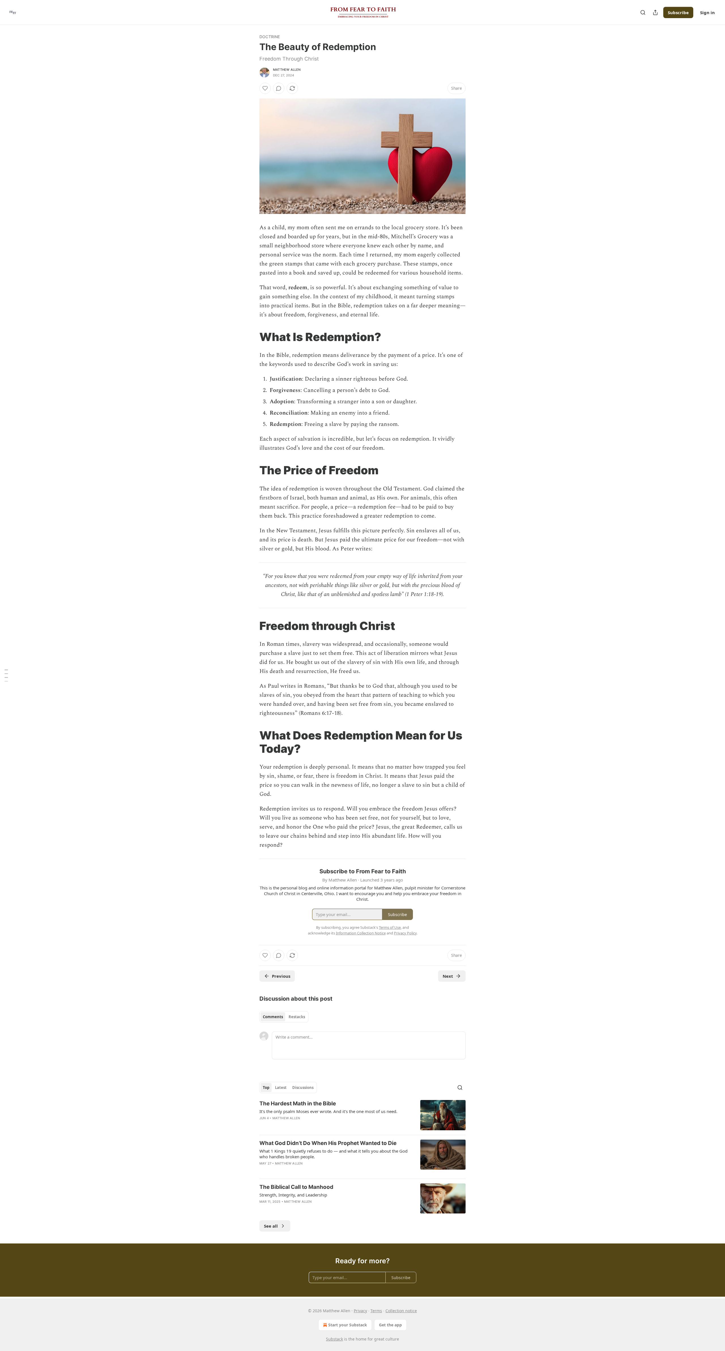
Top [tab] (266, 1087)
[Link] (251, 337)
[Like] (265, 88)
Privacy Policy (405, 933)
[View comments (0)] (278, 88)
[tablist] (283, 1016)
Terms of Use (390, 927)
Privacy (360, 1310)
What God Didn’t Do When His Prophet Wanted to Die (327, 1143)
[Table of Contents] (6, 675)
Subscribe (678, 12)
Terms (376, 1310)
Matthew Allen (287, 70)
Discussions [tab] (303, 1087)
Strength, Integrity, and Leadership (293, 1195)
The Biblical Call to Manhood (296, 1187)
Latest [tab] (281, 1087)
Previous (281, 976)
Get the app (390, 1325)
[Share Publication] (655, 12)
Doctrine (269, 36)
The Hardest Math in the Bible (297, 1103)
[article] (362, 1115)
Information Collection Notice (361, 933)
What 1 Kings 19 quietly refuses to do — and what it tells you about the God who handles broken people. (333, 1153)
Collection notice (401, 1310)
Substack (334, 1339)
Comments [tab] (273, 1016)
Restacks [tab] (297, 1016)
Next (448, 976)
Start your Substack (347, 1325)
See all (271, 1226)
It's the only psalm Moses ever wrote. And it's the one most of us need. (328, 1111)
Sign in (707, 12)
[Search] (643, 12)
